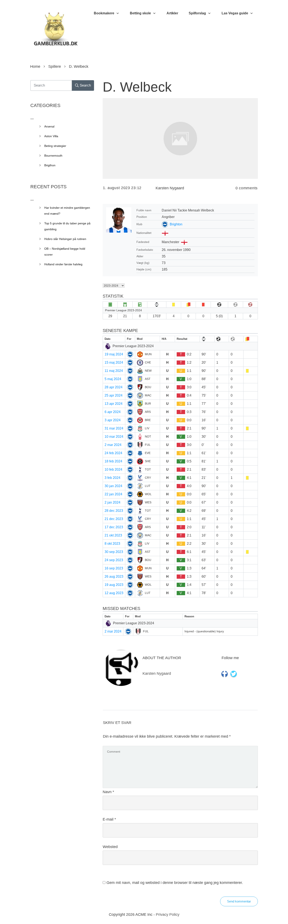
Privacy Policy (167, 914)
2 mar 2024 (113, 445)
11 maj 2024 (114, 371)
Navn (108, 792)
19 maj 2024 (114, 354)
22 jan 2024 (113, 494)
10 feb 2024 (113, 469)
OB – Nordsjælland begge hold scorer (64, 251)
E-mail (109, 819)
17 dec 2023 (114, 527)
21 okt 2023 (113, 535)
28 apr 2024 (113, 387)
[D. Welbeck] (180, 138)
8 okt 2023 (112, 543)
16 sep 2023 (114, 568)
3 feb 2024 (112, 478)
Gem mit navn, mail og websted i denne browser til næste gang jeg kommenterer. (174, 883)
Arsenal (49, 126)
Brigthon (49, 165)
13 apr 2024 (113, 403)
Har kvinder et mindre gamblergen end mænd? (67, 210)
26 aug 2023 (114, 576)
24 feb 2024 (113, 453)
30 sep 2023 (114, 552)
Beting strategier (55, 146)
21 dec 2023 (114, 519)
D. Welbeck (137, 87)
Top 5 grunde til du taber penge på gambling (67, 226)
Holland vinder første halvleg (63, 264)
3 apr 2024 (113, 420)
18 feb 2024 (113, 461)
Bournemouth (53, 155)
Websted (110, 847)
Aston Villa (51, 136)
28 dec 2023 (114, 510)
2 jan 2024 (112, 502)
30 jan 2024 (113, 486)
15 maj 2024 (114, 362)
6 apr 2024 (113, 412)
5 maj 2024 (113, 379)
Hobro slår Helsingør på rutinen (65, 239)
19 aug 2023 (114, 585)
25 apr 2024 (113, 395)
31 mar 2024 (114, 428)
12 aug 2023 (114, 593)
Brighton (176, 224)
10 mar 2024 (114, 436)
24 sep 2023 (114, 560)
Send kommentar (239, 901)
